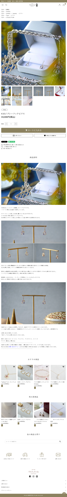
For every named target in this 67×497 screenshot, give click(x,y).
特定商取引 (5, 487)
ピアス (13, 15)
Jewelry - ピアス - (18, 13)
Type (7, 15)
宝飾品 (7, 9)
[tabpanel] (33, 53)
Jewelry (8, 11)
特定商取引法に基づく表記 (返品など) (12, 144)
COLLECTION (10, 17)
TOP (2, 9)
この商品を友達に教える (9, 146)
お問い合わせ (17, 136)
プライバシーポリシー (6, 490)
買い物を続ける (6, 148)
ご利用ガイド (4, 480)
